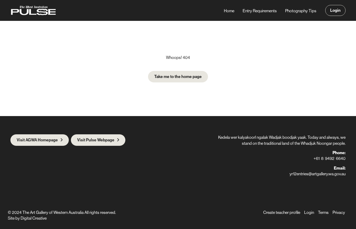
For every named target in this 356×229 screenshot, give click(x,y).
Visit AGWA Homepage (37, 139)
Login (335, 10)
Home (229, 10)
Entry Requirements (260, 10)
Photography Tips (300, 10)
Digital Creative (34, 218)
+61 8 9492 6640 (330, 158)
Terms (323, 212)
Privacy (339, 212)
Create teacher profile (281, 212)
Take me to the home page (178, 76)
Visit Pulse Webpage (95, 139)
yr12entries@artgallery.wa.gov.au (318, 173)
